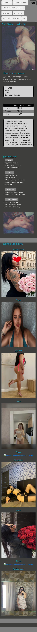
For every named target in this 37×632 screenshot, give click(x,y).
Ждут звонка (20, 2)
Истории (18, 13)
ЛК (24, 18)
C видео (7, 13)
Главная (7, 2)
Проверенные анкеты (13, 8)
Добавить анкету (11, 18)
